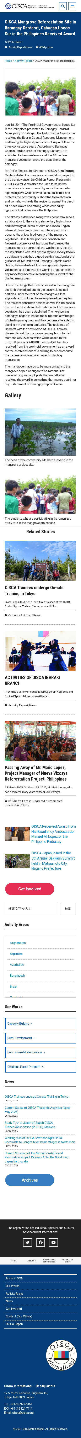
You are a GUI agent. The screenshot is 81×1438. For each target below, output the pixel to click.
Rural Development (19, 1038)
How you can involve (67, 1261)
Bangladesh (17, 975)
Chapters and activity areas (49, 1261)
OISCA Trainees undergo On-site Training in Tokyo (36, 1096)
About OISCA (14, 1278)
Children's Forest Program (25, 801)
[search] (63, 6)
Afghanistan (18, 943)
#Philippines (46, 47)
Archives (30, 1180)
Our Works (12, 1286)
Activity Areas (14, 1293)
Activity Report (17, 47)
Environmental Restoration (24, 1052)
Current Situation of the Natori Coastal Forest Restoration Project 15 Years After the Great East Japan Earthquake (36, 1157)
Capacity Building (20, 615)
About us (31, 1261)
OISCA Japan (14, 1324)
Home (13, 1261)
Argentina (16, 954)
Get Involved (29, 889)
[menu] (72, 6)
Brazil (13, 986)
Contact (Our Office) (19, 1316)
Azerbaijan (17, 965)
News (29, 47)
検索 (68, 908)
